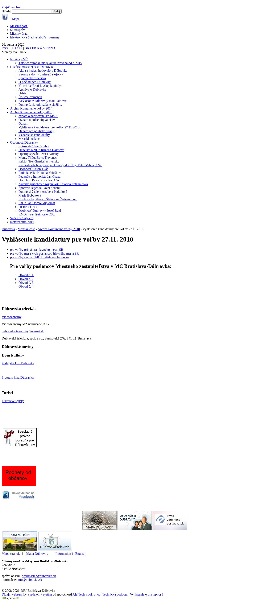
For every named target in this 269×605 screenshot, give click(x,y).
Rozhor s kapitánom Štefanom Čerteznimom (47, 199)
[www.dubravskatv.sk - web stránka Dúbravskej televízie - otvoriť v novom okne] (55, 550)
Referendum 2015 (22, 222)
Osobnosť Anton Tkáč (33, 169)
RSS (5, 48)
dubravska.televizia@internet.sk (23, 331)
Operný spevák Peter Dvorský (38, 154)
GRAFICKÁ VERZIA (40, 48)
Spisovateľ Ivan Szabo (33, 146)
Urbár (22, 93)
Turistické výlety (13, 401)
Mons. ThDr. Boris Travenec (37, 157)
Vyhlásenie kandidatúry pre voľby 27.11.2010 (48, 127)
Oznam (23, 123)
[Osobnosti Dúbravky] (134, 529)
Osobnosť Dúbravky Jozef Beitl (39, 210)
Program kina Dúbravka (18, 377)
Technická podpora (115, 594)
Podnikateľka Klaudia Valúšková (40, 172)
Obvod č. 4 (25, 286)
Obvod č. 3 (25, 282)
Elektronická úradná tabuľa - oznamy (34, 37)
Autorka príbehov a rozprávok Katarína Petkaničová (53, 184)
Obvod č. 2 (25, 279)
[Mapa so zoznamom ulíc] (99, 529)
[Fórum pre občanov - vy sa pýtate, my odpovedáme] (19, 484)
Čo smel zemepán (30, 97)
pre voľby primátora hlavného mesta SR (36, 249)
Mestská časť (19, 26)
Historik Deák (27, 207)
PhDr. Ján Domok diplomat (36, 203)
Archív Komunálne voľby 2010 (31, 112)
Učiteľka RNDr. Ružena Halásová (41, 150)
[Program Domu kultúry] (20, 550)
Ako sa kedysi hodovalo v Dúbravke (42, 70)
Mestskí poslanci (29, 138)
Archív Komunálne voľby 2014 (31, 108)
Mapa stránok (11, 553)
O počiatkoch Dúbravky (34, 82)
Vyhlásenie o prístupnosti (146, 594)
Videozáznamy (11, 317)
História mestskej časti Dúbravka (32, 67)
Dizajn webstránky (14, 594)
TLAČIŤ (16, 48)
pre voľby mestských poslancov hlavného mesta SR (44, 253)
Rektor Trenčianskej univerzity (38, 161)
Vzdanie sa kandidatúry (34, 135)
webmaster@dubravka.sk (39, 576)
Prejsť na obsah (12, 7)
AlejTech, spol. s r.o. (86, 594)
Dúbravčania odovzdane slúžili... (40, 104)
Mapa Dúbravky (37, 553)
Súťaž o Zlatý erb (21, 218)
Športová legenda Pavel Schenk (39, 188)
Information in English (70, 553)
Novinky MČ (19, 59)
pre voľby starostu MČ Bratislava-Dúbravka (39, 257)
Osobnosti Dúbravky (24, 142)
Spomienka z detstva (32, 78)
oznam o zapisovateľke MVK (38, 116)
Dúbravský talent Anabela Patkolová (42, 191)
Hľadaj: (7, 11)
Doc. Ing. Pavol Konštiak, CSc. (39, 180)
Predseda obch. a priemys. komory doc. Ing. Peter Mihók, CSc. (60, 165)
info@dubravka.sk (29, 579)
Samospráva (18, 30)
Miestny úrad (19, 33)
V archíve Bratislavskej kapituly (39, 85)
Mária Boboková (29, 195)
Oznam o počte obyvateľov (36, 120)
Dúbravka (8, 229)
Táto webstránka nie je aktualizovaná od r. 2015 (50, 63)
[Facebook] (5, 19)
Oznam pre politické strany (36, 131)
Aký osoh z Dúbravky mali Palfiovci (42, 101)
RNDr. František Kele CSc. (36, 214)
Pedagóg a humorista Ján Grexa (39, 176)
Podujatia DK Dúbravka (18, 363)
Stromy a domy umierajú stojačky (40, 74)
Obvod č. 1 (26, 275)
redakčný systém (41, 594)
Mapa (16, 19)
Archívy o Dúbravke (32, 89)
